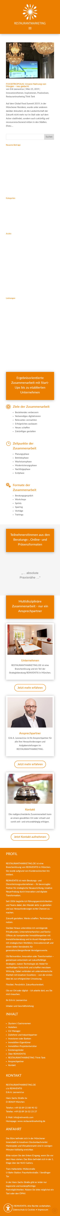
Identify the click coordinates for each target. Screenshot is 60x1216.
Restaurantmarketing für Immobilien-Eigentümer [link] (29, 330)
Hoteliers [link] (12, 1027)
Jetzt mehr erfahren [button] (30, 687)
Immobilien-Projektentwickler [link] (22, 1046)
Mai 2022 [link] (10, 238)
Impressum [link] (43, 1210)
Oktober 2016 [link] (13, 281)
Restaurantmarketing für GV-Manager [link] (24, 312)
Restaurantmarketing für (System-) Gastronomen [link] (29, 303)
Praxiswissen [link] (42, 93)
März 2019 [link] (11, 262)
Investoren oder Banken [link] (19, 1039)
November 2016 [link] (14, 277)
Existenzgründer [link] (16, 1050)
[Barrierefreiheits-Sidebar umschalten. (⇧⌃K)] (8, 1208)
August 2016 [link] (12, 286)
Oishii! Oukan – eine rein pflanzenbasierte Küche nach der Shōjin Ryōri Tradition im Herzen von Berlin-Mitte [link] (29, 153)
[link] (30, 15)
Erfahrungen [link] (11, 202)
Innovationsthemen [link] (14, 93)
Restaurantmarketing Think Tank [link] (20, 97)
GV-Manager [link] (14, 1031)
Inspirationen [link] (30, 93)
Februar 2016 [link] (12, 291)
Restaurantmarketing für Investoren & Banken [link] (27, 325)
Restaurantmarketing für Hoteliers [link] (22, 307)
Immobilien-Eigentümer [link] (19, 1042)
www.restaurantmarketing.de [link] (31, 1121)
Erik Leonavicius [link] (17, 89)
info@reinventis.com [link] (23, 1117)
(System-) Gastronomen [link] (19, 1023)
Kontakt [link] (9, 357)
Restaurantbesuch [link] (14, 222)
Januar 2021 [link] (12, 252)
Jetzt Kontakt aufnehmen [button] (30, 836)
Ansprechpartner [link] (14, 352)
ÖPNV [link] (22, 1193)
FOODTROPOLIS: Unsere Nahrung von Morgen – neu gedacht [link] (26, 85)
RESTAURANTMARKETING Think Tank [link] (26, 1058)
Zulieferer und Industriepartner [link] (22, 1035)
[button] (30, 28)
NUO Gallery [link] (26, 1163)
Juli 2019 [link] (10, 257)
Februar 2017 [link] (12, 272)
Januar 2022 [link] (12, 243)
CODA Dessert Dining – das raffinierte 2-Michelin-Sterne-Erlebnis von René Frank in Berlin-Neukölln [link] (26, 165)
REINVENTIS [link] (32, 867)
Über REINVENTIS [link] (17, 1054)
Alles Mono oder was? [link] (17, 182)
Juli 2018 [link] (10, 267)
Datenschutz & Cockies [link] (24, 1210)
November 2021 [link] (14, 248)
